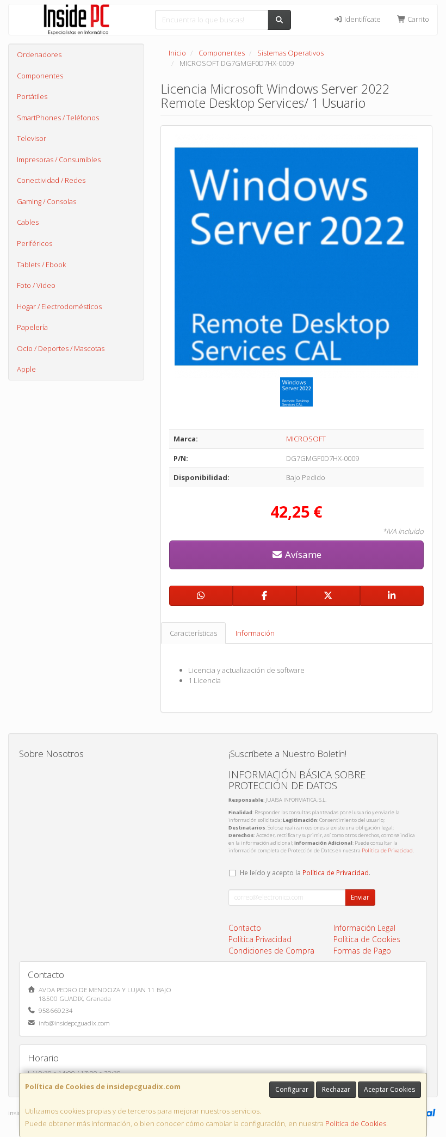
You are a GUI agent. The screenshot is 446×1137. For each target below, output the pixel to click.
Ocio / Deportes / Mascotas (60, 348)
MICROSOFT (306, 439)
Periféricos (34, 243)
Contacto (244, 928)
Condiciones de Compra (271, 950)
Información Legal (364, 928)
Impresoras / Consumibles (59, 159)
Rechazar (336, 1089)
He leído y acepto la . (305, 872)
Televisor (31, 138)
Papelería (32, 327)
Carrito (417, 19)
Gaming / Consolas (46, 201)
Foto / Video (36, 285)
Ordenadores (39, 54)
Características (193, 633)
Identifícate (362, 19)
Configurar (291, 1089)
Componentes (40, 76)
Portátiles (32, 96)
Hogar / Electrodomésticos (59, 306)
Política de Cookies (355, 1123)
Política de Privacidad (387, 850)
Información (255, 633)
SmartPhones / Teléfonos (58, 117)
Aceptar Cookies (389, 1089)
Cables (28, 222)
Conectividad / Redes (51, 180)
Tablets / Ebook (41, 264)
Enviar (360, 897)
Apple (26, 369)
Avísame (302, 554)
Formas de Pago (362, 950)
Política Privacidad (260, 939)
